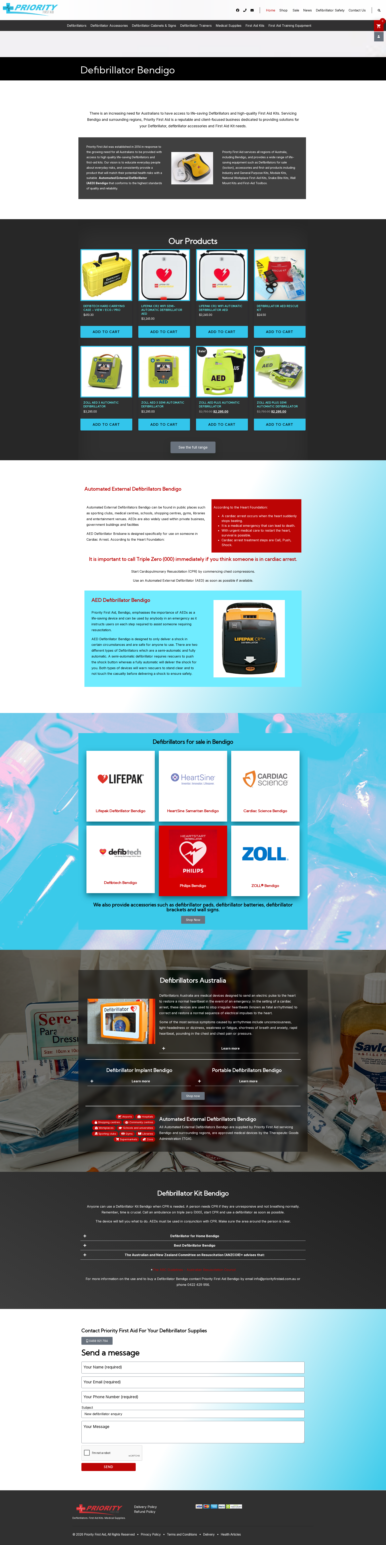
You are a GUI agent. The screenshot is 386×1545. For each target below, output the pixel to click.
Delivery (209, 1534)
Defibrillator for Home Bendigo (194, 1236)
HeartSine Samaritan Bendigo (193, 810)
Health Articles (231, 1534)
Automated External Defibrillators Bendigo (132, 489)
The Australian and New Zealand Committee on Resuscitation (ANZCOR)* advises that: (195, 1255)
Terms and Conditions (182, 1534)
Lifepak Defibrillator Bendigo (120, 810)
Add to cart (106, 332)
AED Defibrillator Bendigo (120, 600)
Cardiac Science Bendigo (265, 810)
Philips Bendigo (193, 885)
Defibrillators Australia (176, 995)
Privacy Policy (151, 1534)
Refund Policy (144, 1512)
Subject (87, 1407)
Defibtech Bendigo (120, 882)
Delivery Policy (145, 1507)
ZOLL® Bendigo (265, 885)
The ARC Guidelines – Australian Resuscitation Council (194, 1270)
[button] (229, 1048)
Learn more (230, 1048)
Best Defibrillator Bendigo (194, 1245)
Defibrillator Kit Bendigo (134, 1206)
